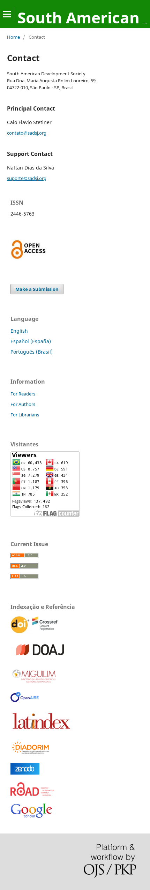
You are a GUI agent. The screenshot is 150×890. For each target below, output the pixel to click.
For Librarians (24, 415)
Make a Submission (37, 289)
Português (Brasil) (31, 351)
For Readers (22, 394)
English (19, 330)
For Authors (22, 404)
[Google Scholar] (31, 818)
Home (13, 37)
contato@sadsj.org (26, 133)
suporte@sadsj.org (26, 178)
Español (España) (30, 341)
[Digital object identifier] (34, 632)
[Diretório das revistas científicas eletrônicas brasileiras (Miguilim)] (34, 682)
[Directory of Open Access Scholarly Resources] (32, 794)
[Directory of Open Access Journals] (41, 657)
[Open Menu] (7, 14)
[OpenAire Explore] (24, 700)
